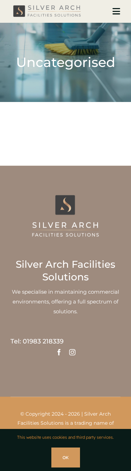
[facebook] (59, 352)
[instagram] (72, 352)
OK (66, 457)
